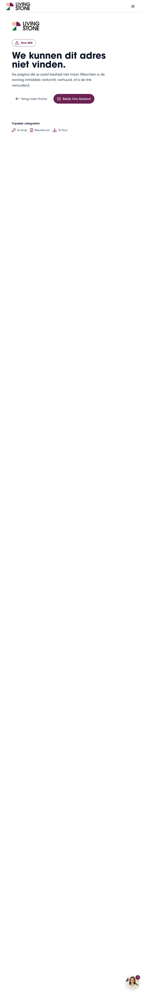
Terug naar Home (34, 99)
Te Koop (22, 130)
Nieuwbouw (42, 130)
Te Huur (62, 130)
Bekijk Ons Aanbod (77, 99)
